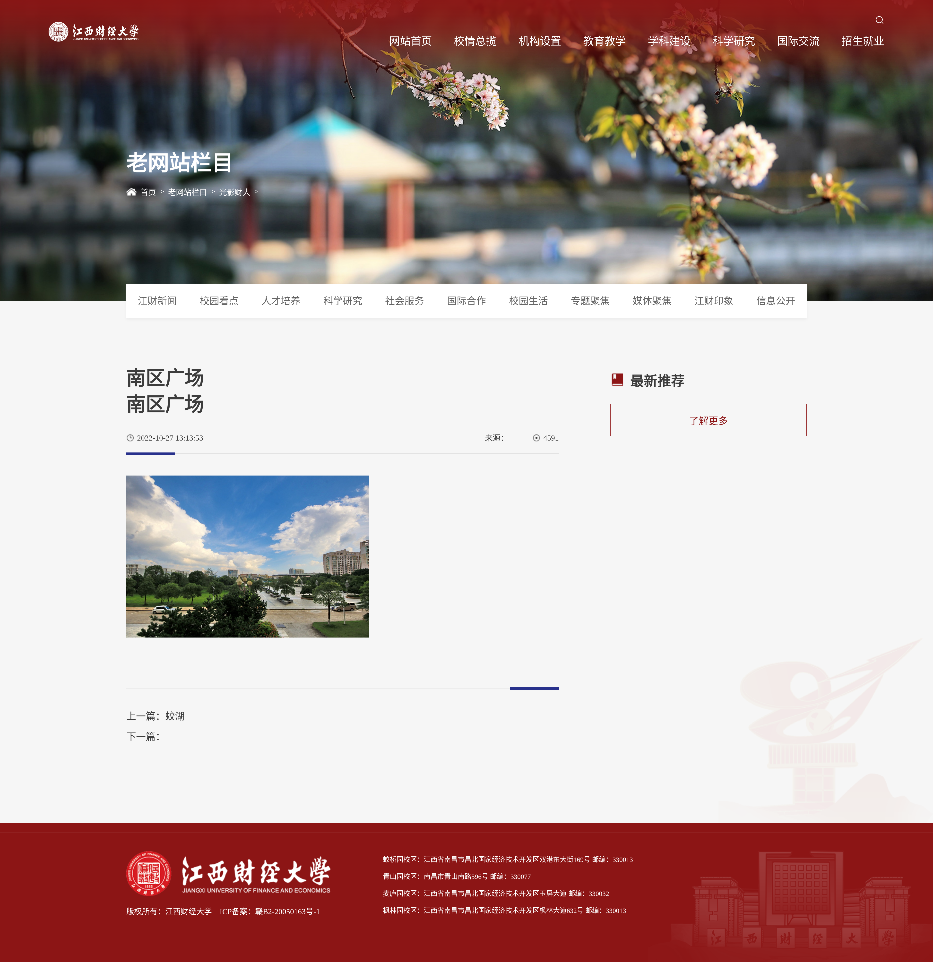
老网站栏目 (187, 192)
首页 (148, 192)
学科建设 (669, 41)
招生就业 (863, 41)
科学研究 (733, 41)
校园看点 (219, 301)
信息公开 (775, 301)
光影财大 (234, 192)
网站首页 (410, 41)
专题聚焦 (590, 301)
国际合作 (466, 301)
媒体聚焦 (652, 301)
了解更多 (708, 421)
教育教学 (604, 41)
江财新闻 (157, 301)
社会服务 (404, 301)
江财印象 (713, 301)
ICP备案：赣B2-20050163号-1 (270, 911)
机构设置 (539, 41)
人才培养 (280, 301)
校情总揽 (475, 41)
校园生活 (528, 301)
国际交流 (798, 41)
